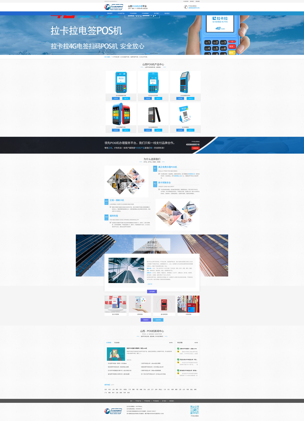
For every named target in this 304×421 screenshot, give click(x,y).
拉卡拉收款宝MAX (153, 127)
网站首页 (109, 13)
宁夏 (137, 389)
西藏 (133, 389)
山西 (148, 389)
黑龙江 (160, 389)
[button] (148, 53)
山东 (184, 389)
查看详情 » (129, 360)
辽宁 (152, 389)
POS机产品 (121, 13)
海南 (109, 392)
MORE (171, 342)
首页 (131, 401)
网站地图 (198, 1)
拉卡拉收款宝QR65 (185, 95)
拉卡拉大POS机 (143, 57)
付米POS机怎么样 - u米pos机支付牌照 (150, 363)
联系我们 (192, 1)
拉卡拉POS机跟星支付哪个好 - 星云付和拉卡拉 (119, 370)
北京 (105, 389)
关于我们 (156, 13)
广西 (129, 389)
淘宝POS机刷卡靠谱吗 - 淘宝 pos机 (137, 348)
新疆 (141, 389)
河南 (188, 389)
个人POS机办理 (115, 57)
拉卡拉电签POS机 (124, 57)
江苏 (165, 389)
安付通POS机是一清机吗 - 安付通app (117, 363)
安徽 (172, 389)
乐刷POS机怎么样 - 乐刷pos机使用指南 (151, 370)
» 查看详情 (149, 284)
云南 (117, 392)
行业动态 (116, 342)
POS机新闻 (145, 13)
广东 (105, 392)
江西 (180, 389)
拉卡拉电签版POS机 (121, 95)
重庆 (117, 389)
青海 (128, 392)
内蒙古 (125, 389)
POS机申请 (185, 1)
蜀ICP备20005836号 (150, 413)
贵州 (113, 392)
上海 (113, 389)
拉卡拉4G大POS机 (153, 95)
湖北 (191, 389)
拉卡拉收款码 (185, 127)
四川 (121, 389)
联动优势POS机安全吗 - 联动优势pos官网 (118, 367)
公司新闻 (108, 342)
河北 (145, 389)
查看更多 (145, 320)
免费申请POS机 (134, 57)
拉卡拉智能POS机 (121, 127)
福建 (176, 389)
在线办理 (116, 98)
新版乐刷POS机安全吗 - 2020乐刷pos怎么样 (152, 367)
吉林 (156, 389)
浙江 (169, 389)
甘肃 (125, 392)
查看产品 (126, 98)
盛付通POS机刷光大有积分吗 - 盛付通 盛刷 (118, 374)
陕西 (121, 392)
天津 (109, 389)
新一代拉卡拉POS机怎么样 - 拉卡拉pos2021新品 (153, 374)
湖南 (195, 389)
